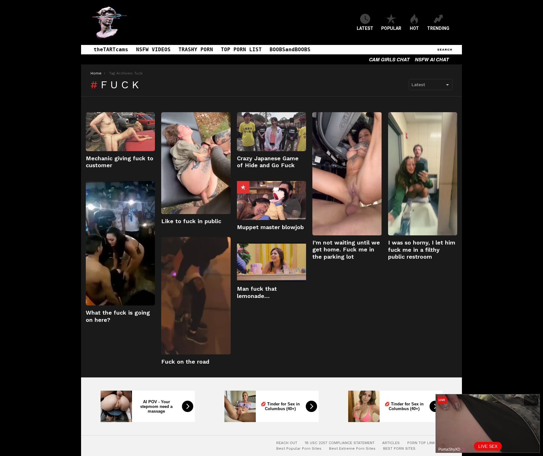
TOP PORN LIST (241, 49)
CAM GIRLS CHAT (389, 59)
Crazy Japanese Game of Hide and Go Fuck (268, 162)
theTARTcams (111, 49)
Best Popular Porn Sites (298, 448)
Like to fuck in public (191, 221)
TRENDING (438, 28)
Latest (365, 28)
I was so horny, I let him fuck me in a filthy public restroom (421, 249)
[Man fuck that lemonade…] (271, 262)
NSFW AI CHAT (432, 59)
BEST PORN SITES (399, 448)
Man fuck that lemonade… (257, 292)
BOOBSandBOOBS (290, 49)
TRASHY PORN (195, 49)
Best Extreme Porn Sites (352, 448)
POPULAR (391, 28)
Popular (243, 187)
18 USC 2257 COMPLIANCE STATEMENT (340, 443)
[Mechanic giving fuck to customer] (120, 131)
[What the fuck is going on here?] (120, 243)
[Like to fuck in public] (195, 163)
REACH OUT (286, 443)
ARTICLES (391, 443)
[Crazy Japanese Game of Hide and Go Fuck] (271, 131)
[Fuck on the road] (195, 296)
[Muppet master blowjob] (271, 200)
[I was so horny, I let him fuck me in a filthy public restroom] (422, 173)
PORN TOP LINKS (422, 443)
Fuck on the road (185, 361)
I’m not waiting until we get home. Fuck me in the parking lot (346, 249)
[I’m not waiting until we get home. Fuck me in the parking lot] (346, 173)
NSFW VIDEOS (153, 49)
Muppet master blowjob (270, 227)
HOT (414, 28)
